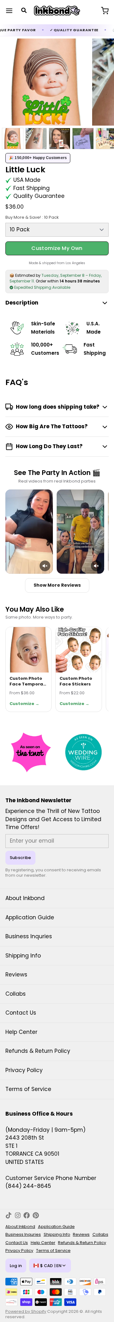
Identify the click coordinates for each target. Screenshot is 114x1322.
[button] (45, 565)
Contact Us (20, 1013)
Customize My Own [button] (57, 248)
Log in (16, 1265)
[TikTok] (8, 1215)
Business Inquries (28, 936)
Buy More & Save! (32, 217)
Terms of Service (28, 1089)
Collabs (15, 994)
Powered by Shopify (25, 1311)
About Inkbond (25, 898)
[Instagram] (18, 1215)
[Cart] (102, 10)
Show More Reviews (57, 585)
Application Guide (29, 917)
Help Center (21, 1032)
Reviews (16, 974)
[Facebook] (26, 1215)
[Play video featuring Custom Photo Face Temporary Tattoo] (29, 531)
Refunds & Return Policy (37, 1051)
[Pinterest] (36, 1215)
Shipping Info (23, 955)
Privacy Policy (24, 1070)
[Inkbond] (57, 11)
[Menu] (11, 10)
